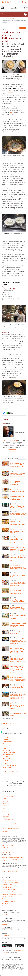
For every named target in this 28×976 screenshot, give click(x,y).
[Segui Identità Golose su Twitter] (8, 2)
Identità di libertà (7, 896)
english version (22, 27)
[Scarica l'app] (7, 946)
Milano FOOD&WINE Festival (10, 880)
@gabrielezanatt (12, 449)
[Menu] (2, 14)
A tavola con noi (7, 906)
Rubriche (9, 19)
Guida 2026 (5, 915)
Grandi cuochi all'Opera (9, 889)
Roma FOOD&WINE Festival (10, 882)
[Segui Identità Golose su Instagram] (5, 2)
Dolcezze (15, 19)
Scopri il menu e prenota (9, 871)
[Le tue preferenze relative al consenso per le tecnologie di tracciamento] (1, 732)
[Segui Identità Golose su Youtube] (10, 2)
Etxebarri (10, 92)
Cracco (16, 80)
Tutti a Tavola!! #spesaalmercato (12, 894)
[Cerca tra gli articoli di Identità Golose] (23, 2)
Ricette (4, 799)
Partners (4, 806)
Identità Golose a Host (8, 892)
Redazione (5, 803)
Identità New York (7, 887)
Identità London (7, 885)
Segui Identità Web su (9, 719)
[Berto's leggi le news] (14, 8)
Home (4, 19)
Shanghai (5, 903)
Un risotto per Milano (8, 901)
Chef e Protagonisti (8, 796)
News (3, 808)
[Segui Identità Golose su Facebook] (3, 2)
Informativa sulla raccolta (5, 974)
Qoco (3, 899)
